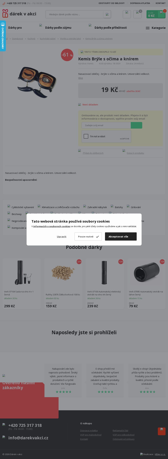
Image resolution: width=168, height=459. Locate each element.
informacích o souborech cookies (51, 226)
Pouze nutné (85, 236)
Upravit (61, 236)
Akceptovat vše (118, 236)
